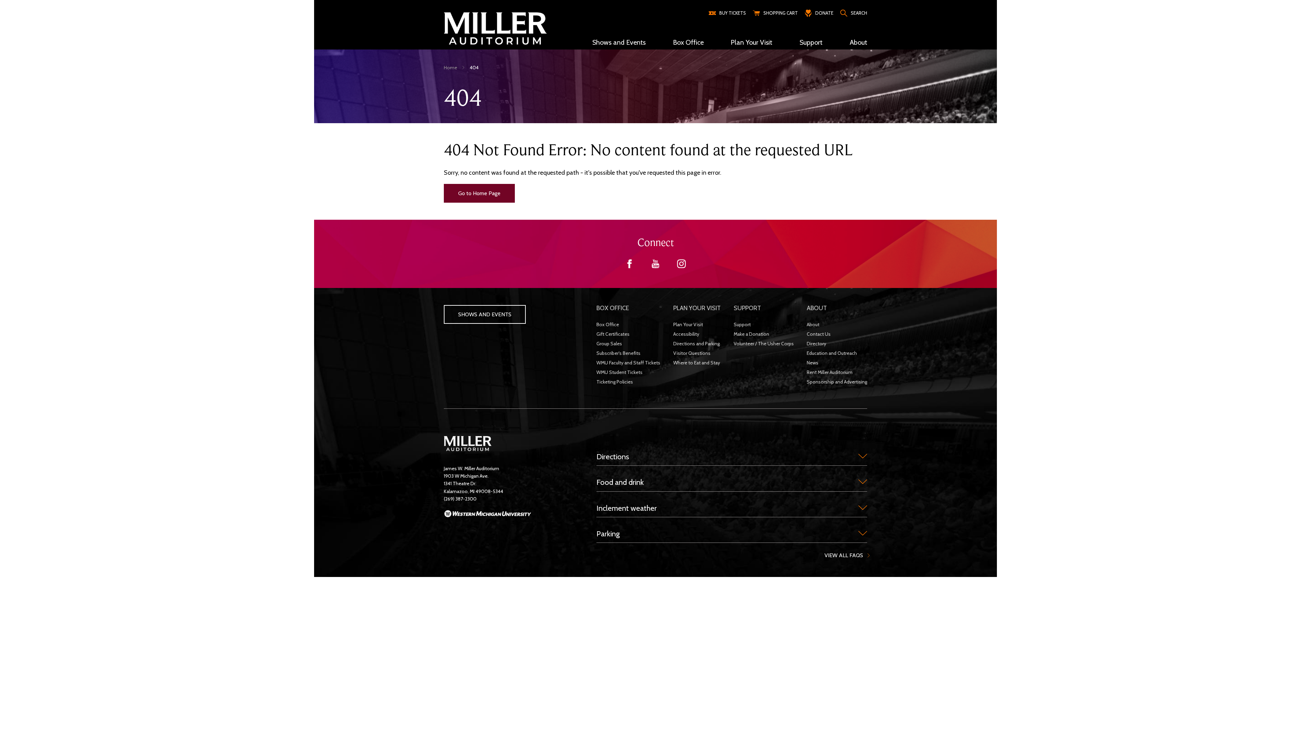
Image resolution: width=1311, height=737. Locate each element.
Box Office (607, 324)
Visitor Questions (691, 353)
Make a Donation (751, 334)
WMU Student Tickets (619, 372)
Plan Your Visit (688, 324)
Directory (816, 344)
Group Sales (609, 344)
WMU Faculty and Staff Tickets (628, 363)
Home (450, 67)
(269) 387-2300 (460, 499)
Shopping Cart (780, 13)
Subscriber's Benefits (618, 353)
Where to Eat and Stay (696, 363)
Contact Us (819, 334)
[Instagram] (681, 266)
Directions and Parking (696, 344)
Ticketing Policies (614, 382)
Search (859, 13)
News (812, 363)
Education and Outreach (832, 353)
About (813, 324)
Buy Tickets (732, 13)
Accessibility (686, 334)
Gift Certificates (613, 334)
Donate (824, 13)
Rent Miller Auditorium (829, 372)
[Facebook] (629, 266)
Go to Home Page (479, 193)
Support (742, 324)
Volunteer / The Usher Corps (764, 344)
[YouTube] (655, 266)
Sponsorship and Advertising (837, 382)
